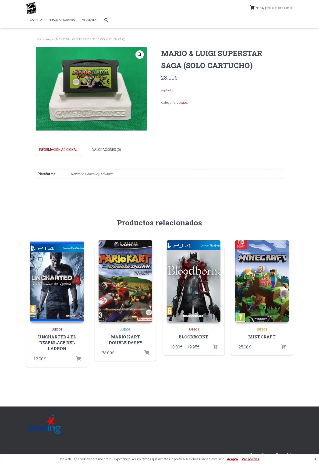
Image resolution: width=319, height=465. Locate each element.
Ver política (250, 459)
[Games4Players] (31, 8)
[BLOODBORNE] (193, 281)
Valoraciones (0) (106, 150)
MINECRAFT (262, 337)
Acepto (232, 459)
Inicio (39, 39)
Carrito (36, 19)
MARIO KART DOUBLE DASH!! (125, 339)
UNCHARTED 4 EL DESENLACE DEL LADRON (57, 342)
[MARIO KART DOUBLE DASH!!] (125, 281)
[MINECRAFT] (262, 281)
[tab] (62, 150)
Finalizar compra (62, 19)
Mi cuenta (89, 19)
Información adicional (58, 150)
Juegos (49, 39)
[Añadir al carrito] (146, 352)
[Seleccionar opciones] (78, 358)
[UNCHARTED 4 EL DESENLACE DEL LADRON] (57, 281)
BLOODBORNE (194, 337)
